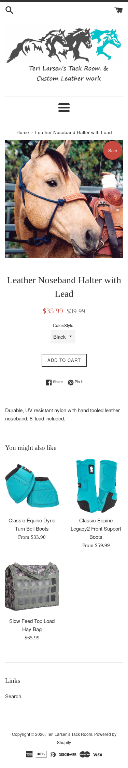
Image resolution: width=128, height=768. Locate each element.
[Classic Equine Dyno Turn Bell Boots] (32, 486)
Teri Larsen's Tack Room (69, 734)
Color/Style (63, 325)
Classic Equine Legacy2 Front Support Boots (96, 528)
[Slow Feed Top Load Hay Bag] (32, 587)
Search (13, 696)
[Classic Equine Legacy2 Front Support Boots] (96, 486)
